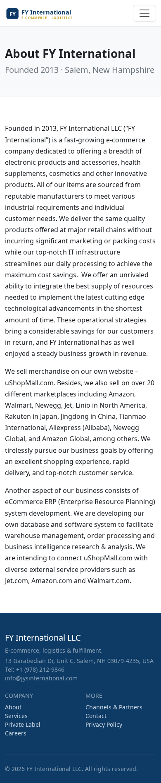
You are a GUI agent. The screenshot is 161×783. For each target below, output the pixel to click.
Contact (96, 716)
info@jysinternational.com (41, 678)
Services (16, 716)
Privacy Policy (103, 724)
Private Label (22, 724)
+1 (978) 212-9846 (40, 669)
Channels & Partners (113, 707)
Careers (15, 733)
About (13, 707)
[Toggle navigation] (144, 13)
